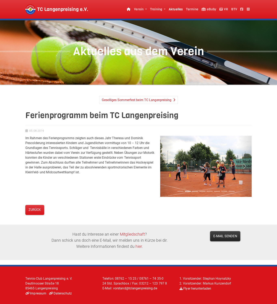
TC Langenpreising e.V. (62, 9)
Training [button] (156, 9)
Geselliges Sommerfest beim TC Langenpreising (137, 100)
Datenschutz (63, 293)
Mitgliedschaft (132, 234)
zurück (35, 210)
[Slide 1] (180, 191)
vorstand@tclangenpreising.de (135, 288)
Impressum (38, 293)
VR (225, 9)
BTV (234, 9)
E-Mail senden (225, 236)
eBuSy (211, 9)
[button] (167, 166)
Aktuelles (176, 9)
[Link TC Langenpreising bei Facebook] (242, 9)
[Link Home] (128, 9)
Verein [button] (139, 9)
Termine (192, 9)
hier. (139, 246)
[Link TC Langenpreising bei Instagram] (248, 9)
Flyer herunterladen (197, 288)
